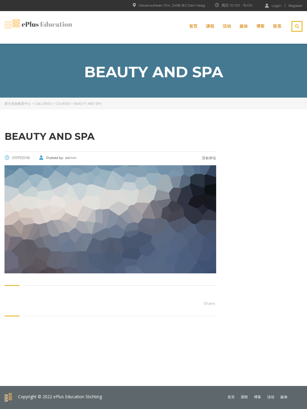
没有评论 (208, 158)
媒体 (244, 26)
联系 (277, 26)
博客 (260, 26)
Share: (210, 303)
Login (277, 5)
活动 (227, 26)
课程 (210, 26)
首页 (193, 26)
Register (295, 5)
